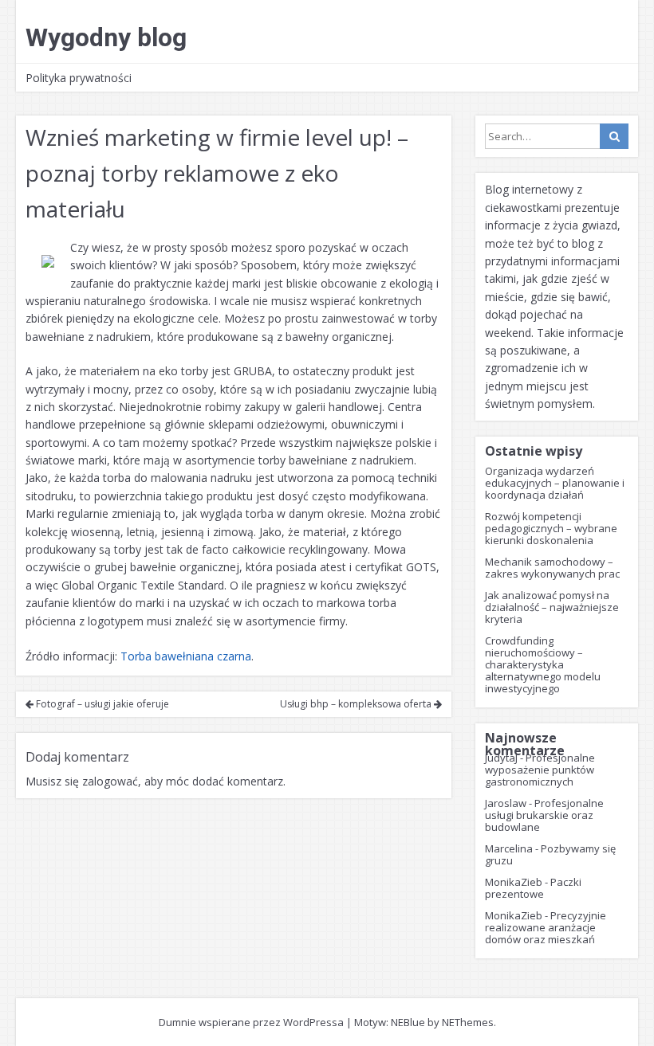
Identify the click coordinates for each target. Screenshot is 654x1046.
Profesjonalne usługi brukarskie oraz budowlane (544, 815)
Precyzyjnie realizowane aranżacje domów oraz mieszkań (545, 927)
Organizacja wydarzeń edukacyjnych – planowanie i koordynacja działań (554, 483)
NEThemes (468, 1022)
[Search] (614, 136)
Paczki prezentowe (533, 888)
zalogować (110, 781)
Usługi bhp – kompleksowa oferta (357, 704)
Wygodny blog (106, 37)
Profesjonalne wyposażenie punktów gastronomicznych (540, 769)
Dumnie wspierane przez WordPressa (251, 1022)
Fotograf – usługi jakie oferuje (101, 704)
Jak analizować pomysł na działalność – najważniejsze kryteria (552, 607)
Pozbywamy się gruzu (550, 854)
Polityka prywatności (79, 77)
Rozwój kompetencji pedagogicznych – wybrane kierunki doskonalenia (551, 528)
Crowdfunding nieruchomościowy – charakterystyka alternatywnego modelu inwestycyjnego (543, 664)
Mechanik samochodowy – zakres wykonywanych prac (552, 567)
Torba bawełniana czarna (185, 656)
